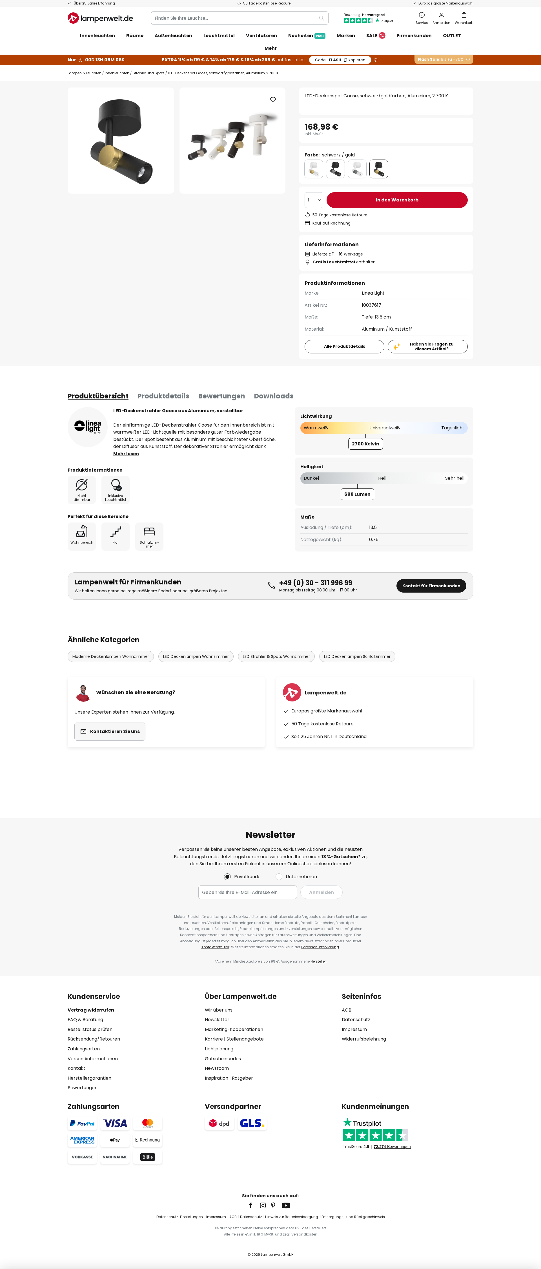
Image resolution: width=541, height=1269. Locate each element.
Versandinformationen (93, 1058)
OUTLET (452, 35)
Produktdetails (163, 396)
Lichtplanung (219, 1049)
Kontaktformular (215, 947)
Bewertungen (221, 396)
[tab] (98, 396)
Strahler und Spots (149, 73)
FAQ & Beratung (85, 1019)
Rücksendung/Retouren (94, 1039)
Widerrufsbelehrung (364, 1039)
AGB (346, 1010)
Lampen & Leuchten (84, 73)
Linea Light (373, 293)
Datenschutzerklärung (320, 947)
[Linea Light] (88, 427)
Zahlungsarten (84, 1049)
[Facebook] (254, 1205)
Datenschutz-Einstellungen (179, 1216)
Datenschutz (356, 1019)
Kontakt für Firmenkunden (431, 586)
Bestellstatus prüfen (90, 1029)
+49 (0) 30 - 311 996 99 (315, 583)
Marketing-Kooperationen (234, 1029)
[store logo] (100, 18)
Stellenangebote (245, 1039)
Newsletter (217, 1019)
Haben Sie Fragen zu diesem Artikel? (432, 346)
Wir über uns (218, 1010)
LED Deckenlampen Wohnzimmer (196, 656)
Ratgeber (242, 1078)
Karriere (214, 1039)
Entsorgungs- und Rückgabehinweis (353, 1216)
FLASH (340, 60)
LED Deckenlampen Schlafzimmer (357, 656)
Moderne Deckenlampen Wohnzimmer (110, 656)
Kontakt (76, 1068)
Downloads (274, 396)
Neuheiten (306, 35)
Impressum (354, 1029)
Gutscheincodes (223, 1058)
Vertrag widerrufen (91, 1010)
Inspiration (216, 1078)
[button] (273, 100)
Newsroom (217, 1068)
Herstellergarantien (89, 1078)
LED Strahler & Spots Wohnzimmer (276, 656)
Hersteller (318, 961)
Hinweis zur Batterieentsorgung (291, 1216)
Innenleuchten (117, 73)
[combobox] (239, 18)
